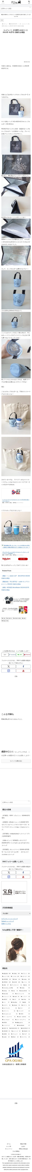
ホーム (8, 1144)
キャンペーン (8, 1149)
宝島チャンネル (6, 923)
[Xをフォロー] (8, 666)
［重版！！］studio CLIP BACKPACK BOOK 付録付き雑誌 (15, 577)
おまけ (23, 1146)
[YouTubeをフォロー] (23, 670)
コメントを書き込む (16, 761)
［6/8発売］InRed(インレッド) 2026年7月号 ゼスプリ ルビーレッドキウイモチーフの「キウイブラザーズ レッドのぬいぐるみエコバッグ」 (15, 825)
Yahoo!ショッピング (7, 921)
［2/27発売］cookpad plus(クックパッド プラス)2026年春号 (16, 835)
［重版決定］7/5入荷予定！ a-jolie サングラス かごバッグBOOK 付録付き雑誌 (15, 583)
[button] (30, 7)
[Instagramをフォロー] (8, 670)
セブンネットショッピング (9, 919)
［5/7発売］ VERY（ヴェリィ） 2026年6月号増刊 (16, 817)
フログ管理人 (16, 1151)
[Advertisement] (16, 47)
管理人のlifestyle (23, 1149)
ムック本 (8, 1146)
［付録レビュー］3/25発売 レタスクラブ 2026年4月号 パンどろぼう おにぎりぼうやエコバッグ (15, 843)
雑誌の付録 (23, 1144)
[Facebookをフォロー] (23, 666)
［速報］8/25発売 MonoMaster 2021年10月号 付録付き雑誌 (15, 589)
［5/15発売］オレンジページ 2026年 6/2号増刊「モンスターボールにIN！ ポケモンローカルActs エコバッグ (15, 852)
